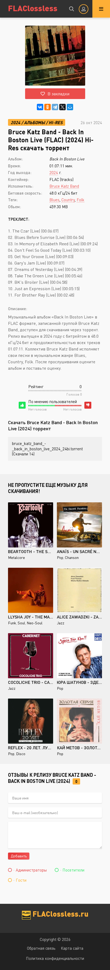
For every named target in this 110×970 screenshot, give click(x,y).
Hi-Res (55, 122)
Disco (20, 753)
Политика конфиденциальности (55, 958)
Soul (21, 623)
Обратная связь (41, 948)
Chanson (72, 557)
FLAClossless (32, 8)
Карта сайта (72, 948)
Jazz (60, 623)
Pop (60, 557)
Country (68, 199)
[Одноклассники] (47, 107)
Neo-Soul (34, 623)
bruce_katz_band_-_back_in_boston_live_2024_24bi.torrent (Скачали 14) (47, 448)
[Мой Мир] (70, 107)
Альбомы (34, 122)
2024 (15, 122)
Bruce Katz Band (64, 186)
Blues (54, 199)
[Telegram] (55, 107)
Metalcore (16, 557)
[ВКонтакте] (40, 107)
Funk (12, 623)
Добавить (19, 856)
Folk (80, 199)
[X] (62, 107)
